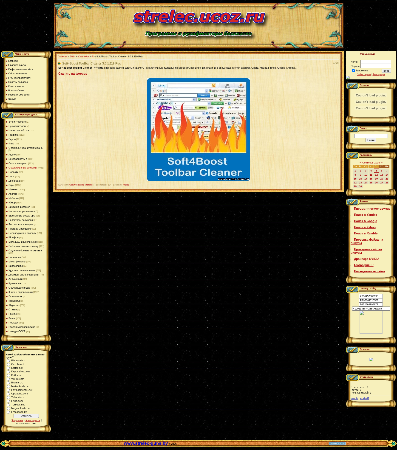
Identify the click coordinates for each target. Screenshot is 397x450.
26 (376, 182)
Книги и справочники (21, 292)
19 (376, 178)
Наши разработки (19, 130)
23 (360, 182)
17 (365, 178)
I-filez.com (17, 400)
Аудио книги (16, 279)
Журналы (14, 305)
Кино (11, 143)
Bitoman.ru (17, 382)
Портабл (13, 322)
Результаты (17, 420)
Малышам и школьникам (23, 241)
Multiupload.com (20, 386)
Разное (13, 313)
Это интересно (17, 121)
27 (381, 182)
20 (381, 178)
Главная (62, 56)
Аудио (12, 154)
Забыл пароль (364, 74)
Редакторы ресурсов (21, 220)
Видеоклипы (16, 265)
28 (387, 182)
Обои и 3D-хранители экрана (26, 147)
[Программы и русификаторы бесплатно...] (371, 332)
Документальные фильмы (24, 274)
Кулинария (15, 283)
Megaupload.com (20, 408)
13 (381, 174)
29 (355, 186)
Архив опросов (33, 420)
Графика (13, 134)
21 (387, 178)
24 (365, 182)
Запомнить (361, 70)
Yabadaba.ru (18, 397)
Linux (11, 176)
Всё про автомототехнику (24, 246)
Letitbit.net (17, 367)
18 (371, 178)
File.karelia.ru (18, 360)
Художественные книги (22, 270)
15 (355, 178)
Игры (11, 185)
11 (371, 174)
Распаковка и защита (21, 224)
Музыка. (13, 189)
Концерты (14, 300)
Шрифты (14, 237)
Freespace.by (19, 412)
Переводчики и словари (22, 233)
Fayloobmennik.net (21, 389)
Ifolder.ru (16, 375)
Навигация (15, 257)
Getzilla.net (17, 364)
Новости (13, 172)
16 (360, 178)
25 (371, 182)
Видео (12, 139)
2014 (72, 56)
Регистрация (379, 74)
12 (376, 174)
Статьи (13, 309)
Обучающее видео (19, 287)
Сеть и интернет (18, 163)
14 (387, 174)
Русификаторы (17, 126)
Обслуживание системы (23, 167)
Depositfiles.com (20, 371)
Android (13, 193)
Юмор (12, 202)
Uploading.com (19, 393)
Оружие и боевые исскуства (25, 250)
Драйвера (14, 180)
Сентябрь (83, 56)
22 (355, 182)
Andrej (126, 185)
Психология (15, 296)
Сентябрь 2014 (371, 162)
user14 (354, 398)
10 (365, 174)
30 (360, 186)
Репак (12, 318)
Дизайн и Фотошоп (19, 206)
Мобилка (14, 198)
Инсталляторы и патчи (22, 211)
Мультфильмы (17, 261)
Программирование (20, 228)
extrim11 (364, 398)
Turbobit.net (18, 404)
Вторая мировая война (22, 327)
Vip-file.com (17, 378)
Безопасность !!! (18, 159)
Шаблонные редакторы (22, 215)
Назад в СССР (17, 331)
